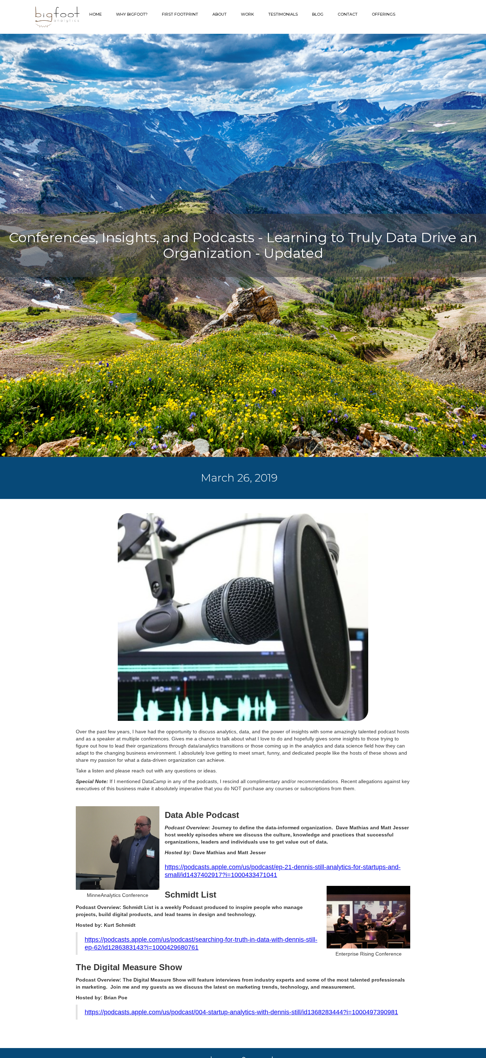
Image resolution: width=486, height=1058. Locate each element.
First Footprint (180, 14)
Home (95, 14)
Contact (348, 14)
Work (247, 14)
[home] (43, 17)
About (219, 14)
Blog (317, 14)
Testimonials (283, 14)
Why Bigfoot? (132, 14)
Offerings (383, 14)
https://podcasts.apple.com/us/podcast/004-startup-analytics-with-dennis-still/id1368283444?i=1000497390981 (241, 1012)
